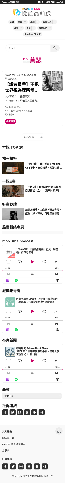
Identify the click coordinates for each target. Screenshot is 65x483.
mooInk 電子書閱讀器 (13, 444)
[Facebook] (5, 412)
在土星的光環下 (15, 110)
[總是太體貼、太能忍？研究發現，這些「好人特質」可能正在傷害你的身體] (13, 214)
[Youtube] (27, 412)
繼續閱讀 (10, 121)
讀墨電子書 (8, 438)
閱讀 (20, 22)
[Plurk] (34, 412)
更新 (28, 28)
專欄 (32, 22)
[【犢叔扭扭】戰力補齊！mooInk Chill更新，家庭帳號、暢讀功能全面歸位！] (13, 168)
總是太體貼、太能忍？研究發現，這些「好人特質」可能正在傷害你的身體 (43, 211)
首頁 (12, 22)
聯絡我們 (43, 28)
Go (41, 137)
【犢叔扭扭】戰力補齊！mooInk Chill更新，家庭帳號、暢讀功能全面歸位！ (43, 166)
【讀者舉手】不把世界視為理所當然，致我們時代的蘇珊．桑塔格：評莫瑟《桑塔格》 (22, 87)
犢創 (53, 2)
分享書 (47, 2)
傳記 (10, 107)
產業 (16, 28)
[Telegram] (42, 412)
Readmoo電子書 (32, 34)
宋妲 (30, 110)
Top (59, 432)
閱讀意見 (12, 78)
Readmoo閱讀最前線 (10, 2)
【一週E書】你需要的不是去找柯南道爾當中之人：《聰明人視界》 (43, 189)
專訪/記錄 (47, 22)
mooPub (59, 2)
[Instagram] (20, 412)
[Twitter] (13, 412)
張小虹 (11, 114)
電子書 (40, 2)
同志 (19, 107)
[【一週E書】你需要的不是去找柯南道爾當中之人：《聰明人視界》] (13, 191)
